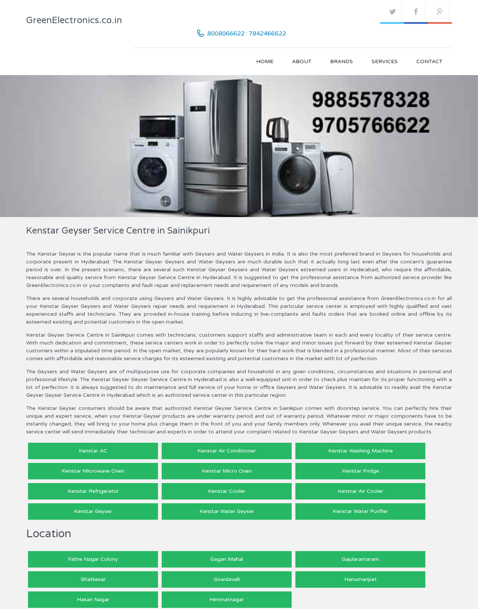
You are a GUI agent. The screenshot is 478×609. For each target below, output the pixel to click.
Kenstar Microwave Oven (93, 471)
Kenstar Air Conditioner (227, 451)
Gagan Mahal (226, 559)
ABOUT (301, 61)
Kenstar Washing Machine (360, 451)
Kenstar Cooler (226, 491)
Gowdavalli (227, 579)
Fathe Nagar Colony (93, 559)
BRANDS (341, 61)
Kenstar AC (93, 451)
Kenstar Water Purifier (360, 511)
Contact (429, 61)
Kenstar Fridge (360, 471)
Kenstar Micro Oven (227, 471)
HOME (264, 61)
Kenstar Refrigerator (93, 491)
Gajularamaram (360, 559)
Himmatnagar (226, 599)
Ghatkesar (93, 579)
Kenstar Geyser (93, 511)
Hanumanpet (360, 579)
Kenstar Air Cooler (360, 491)
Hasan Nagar (93, 599)
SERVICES (385, 61)
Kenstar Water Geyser (226, 511)
